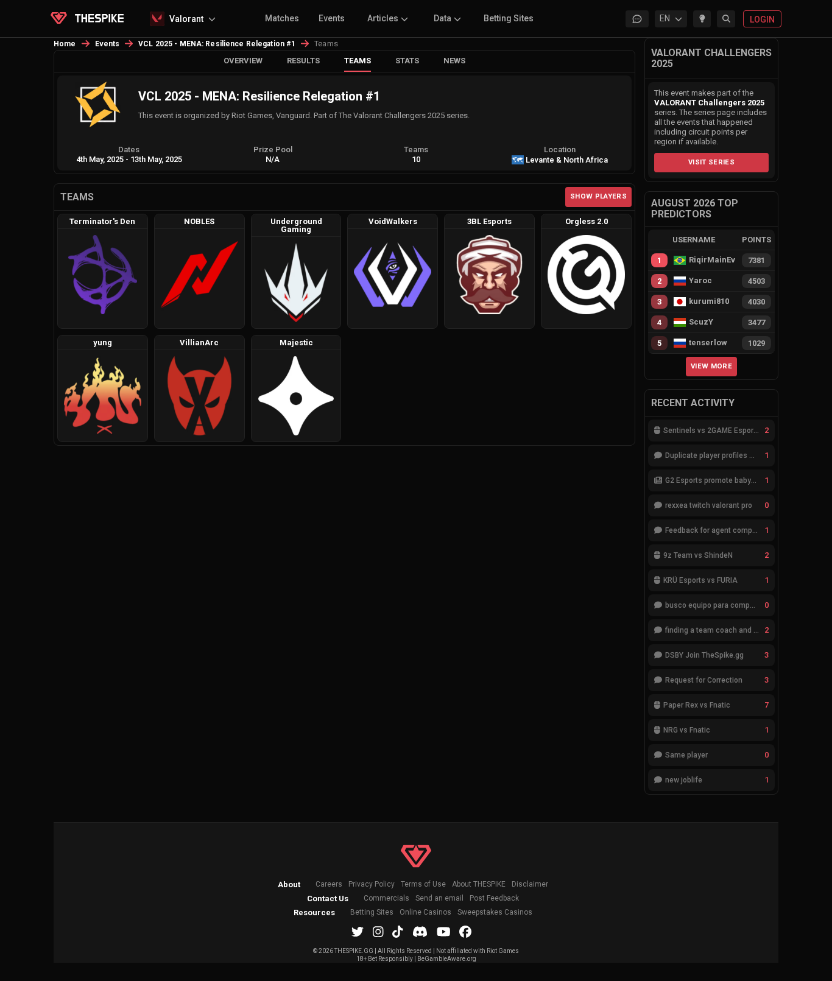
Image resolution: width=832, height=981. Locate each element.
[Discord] (420, 932)
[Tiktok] (397, 932)
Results (303, 60)
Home (65, 44)
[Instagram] (378, 932)
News (454, 60)
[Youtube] (444, 932)
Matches (282, 18)
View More (711, 366)
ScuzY (701, 322)
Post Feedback (494, 898)
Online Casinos (425, 912)
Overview (243, 60)
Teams (357, 60)
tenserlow (708, 343)
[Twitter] (357, 932)
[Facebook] (465, 932)
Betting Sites (509, 18)
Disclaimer (530, 884)
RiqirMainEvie (712, 260)
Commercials (386, 898)
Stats (407, 60)
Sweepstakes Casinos (494, 912)
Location (560, 149)
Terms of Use (423, 884)
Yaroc (700, 280)
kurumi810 (709, 301)
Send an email (439, 898)
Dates (128, 149)
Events (332, 18)
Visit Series (711, 162)
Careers (329, 884)
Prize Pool (272, 149)
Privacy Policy (371, 884)
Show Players (598, 196)
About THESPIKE (479, 884)
